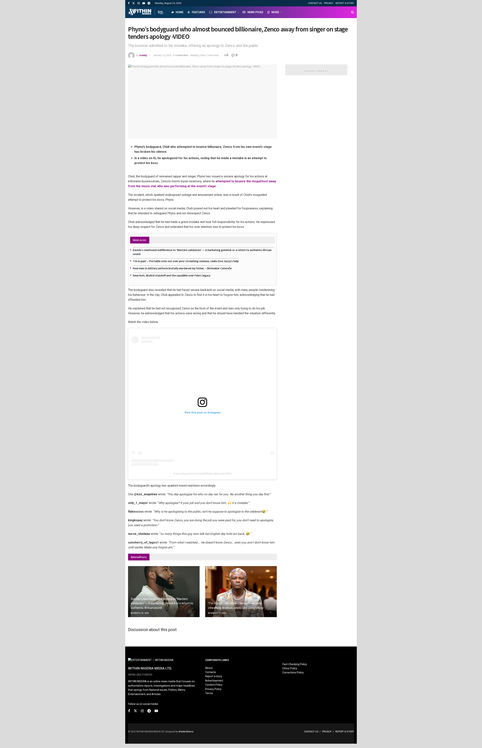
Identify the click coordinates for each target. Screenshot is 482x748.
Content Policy (213, 684)
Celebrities (181, 55)
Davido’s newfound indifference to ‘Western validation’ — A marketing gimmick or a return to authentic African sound (162, 603)
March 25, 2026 (141, 613)
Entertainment (225, 12)
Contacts (210, 672)
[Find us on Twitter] (133, 3)
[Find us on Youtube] (143, 3)
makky (143, 55)
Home (179, 12)
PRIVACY (328, 3)
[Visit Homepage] (146, 12)
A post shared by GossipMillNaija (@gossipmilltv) (202, 473)
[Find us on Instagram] (138, 3)
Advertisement (214, 680)
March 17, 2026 (218, 613)
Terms (209, 693)
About (209, 667)
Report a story (213, 676)
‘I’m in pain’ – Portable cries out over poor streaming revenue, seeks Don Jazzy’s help (186, 261)
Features (198, 12)
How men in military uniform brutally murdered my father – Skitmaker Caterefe (182, 268)
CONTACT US (315, 3)
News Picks (255, 12)
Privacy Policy (213, 689)
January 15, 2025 (162, 55)
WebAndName (185, 731)
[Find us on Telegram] (149, 3)
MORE (275, 12)
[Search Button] (352, 12)
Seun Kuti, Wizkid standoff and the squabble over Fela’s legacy (171, 275)
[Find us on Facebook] (129, 3)
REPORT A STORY (345, 3)
